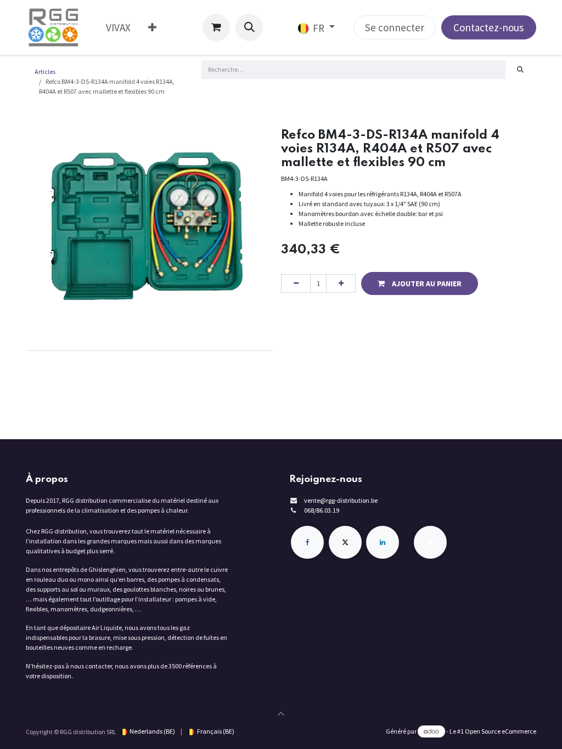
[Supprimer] (296, 283)
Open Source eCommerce (500, 731)
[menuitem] (118, 27)
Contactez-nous (488, 27)
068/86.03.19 (321, 510)
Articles (45, 71)
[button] (249, 27)
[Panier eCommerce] (216, 27)
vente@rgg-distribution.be (341, 500)
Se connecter (394, 27)
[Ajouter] (341, 283)
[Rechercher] (520, 69)
